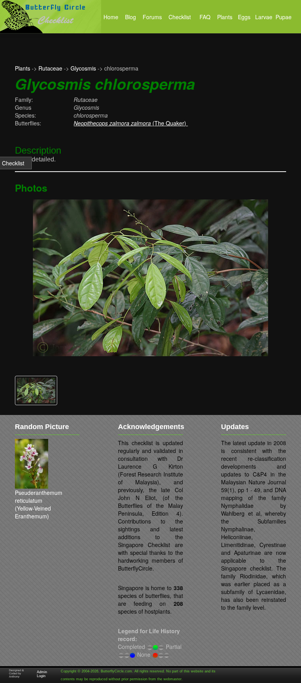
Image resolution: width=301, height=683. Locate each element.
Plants (22, 68)
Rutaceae (50, 68)
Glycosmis (83, 68)
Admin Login (42, 674)
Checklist (13, 163)
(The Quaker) (131, 123)
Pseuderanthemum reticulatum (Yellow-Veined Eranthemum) (38, 504)
